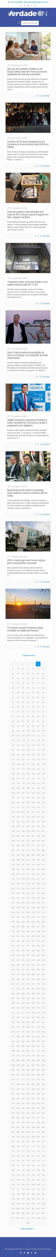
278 (33, 850)
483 (43, 989)
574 (43, 1051)
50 (13, 697)
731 (23, 1161)
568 (13, 1051)
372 (13, 917)
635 (33, 1094)
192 (23, 793)
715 (13, 1151)
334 (33, 888)
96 (33, 726)
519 (13, 1017)
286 (38, 855)
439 (33, 960)
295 (13, 865)
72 (18, 712)
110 (33, 736)
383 (33, 922)
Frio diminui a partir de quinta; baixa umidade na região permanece (25, 629)
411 (33, 941)
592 (28, 1065)
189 (43, 788)
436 (18, 960)
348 (33, 898)
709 (18, 1146)
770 (43, 1185)
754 (33, 1175)
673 (13, 1122)
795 (28, 1204)
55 (38, 697)
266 (43, 841)
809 (28, 1213)
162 (13, 774)
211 (13, 807)
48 (38, 693)
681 (18, 1127)
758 (18, 1180)
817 (33, 1218)
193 (28, 793)
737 (18, 1165)
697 (28, 1137)
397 (33, 931)
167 (38, 774)
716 (18, 1151)
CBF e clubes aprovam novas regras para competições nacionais (26, 561)
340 (28, 893)
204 (13, 802)
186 (28, 788)
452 (28, 970)
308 (43, 869)
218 (13, 812)
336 (43, 888)
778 (13, 1194)
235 (28, 822)
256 (28, 836)
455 (43, 970)
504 (43, 1003)
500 (23, 1003)
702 (18, 1142)
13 (38, 669)
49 (43, 693)
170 (18, 779)
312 (28, 874)
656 (33, 1108)
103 (33, 731)
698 (33, 1137)
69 (38, 707)
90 (38, 721)
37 (18, 688)
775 (33, 1189)
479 (23, 989)
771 (13, 1189)
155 (13, 769)
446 (33, 965)
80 (23, 716)
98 (43, 726)
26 (33, 678)
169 (13, 779)
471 (18, 984)
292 (33, 860)
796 (33, 1204)
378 (43, 917)
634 (28, 1094)
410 (28, 941)
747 (33, 1170)
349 (38, 898)
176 (13, 783)
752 (23, 1175)
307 (38, 869)
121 (18, 745)
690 (28, 1132)
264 (33, 841)
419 (38, 946)
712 (33, 1146)
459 (28, 974)
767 (28, 1185)
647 (23, 1103)
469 (43, 979)
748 (38, 1170)
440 (38, 960)
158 (28, 769)
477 (13, 989)
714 (43, 1146)
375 (28, 917)
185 (23, 788)
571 (28, 1051)
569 (18, 1051)
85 (13, 721)
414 (13, 946)
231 (43, 817)
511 (43, 1008)
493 (23, 998)
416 (23, 946)
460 (33, 974)
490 (43, 994)
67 (28, 707)
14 (43, 669)
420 (43, 946)
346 (23, 898)
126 (43, 745)
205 (18, 802)
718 (28, 1151)
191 (18, 793)
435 (13, 960)
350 (43, 898)
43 (13, 693)
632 (18, 1094)
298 (28, 865)
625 (18, 1089)
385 (43, 922)
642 (33, 1099)
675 (23, 1122)
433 (38, 955)
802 (28, 1208)
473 (28, 984)
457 (18, 974)
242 (28, 826)
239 (13, 826)
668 (23, 1118)
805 (43, 1208)
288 (13, 860)
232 (13, 822)
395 (23, 931)
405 (38, 936)
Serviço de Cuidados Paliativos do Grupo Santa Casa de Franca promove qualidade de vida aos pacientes (27, 71)
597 (18, 1070)
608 (38, 1075)
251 (38, 831)
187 (33, 788)
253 (13, 836)
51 (18, 697)
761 (33, 1180)
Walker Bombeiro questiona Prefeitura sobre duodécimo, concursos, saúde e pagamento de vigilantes (27, 423)
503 (38, 1003)
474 (33, 984)
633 (23, 1094)
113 (13, 740)
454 (38, 970)
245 (43, 826)
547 (13, 1037)
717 (23, 1151)
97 (38, 726)
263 (28, 841)
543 (28, 1032)
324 (18, 884)
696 (23, 1137)
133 (43, 750)
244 (38, 826)
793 (18, 1204)
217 (43, 807)
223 (38, 812)
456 (13, 974)
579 (33, 1056)
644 (43, 1099)
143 (23, 759)
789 (33, 1199)
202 (38, 798)
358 (13, 908)
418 (33, 946)
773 (23, 1189)
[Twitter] (28, 5)
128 (18, 750)
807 (18, 1213)
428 (13, 955)
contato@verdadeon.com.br (37, 2)
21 (43, 674)
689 (23, 1132)
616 (43, 1080)
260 (13, 841)
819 (43, 1218)
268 (18, 845)
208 (33, 802)
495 (33, 998)
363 (38, 908)
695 (18, 1137)
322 (43, 879)
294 (43, 860)
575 (13, 1056)
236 (33, 822)
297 (23, 865)
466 (28, 979)
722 (13, 1156)
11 (28, 669)
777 (43, 1189)
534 (18, 1027)
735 (43, 1161)
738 (23, 1165)
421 (13, 951)
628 (33, 1089)
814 (18, 1218)
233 (18, 822)
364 (43, 908)
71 (13, 712)
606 (28, 1075)
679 (43, 1122)
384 (38, 922)
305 (28, 869)
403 (28, 936)
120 (13, 745)
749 (43, 1170)
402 (23, 936)
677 (33, 1122)
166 (33, 774)
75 (33, 712)
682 (23, 1127)
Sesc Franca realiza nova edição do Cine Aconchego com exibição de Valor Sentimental (27, 355)
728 (43, 1156)
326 (28, 884)
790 (38, 1199)
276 (23, 850)
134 (13, 755)
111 (38, 736)
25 (28, 678)
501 (28, 1003)
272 (38, 845)
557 (28, 1041)
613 (28, 1080)
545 (38, 1032)
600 (33, 1070)
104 (38, 731)
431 (28, 955)
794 (23, 1204)
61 (33, 702)
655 (28, 1108)
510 (38, 1008)
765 (18, 1185)
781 (28, 1194)
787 (23, 1199)
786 (18, 1199)
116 (28, 740)
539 (43, 1027)
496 (38, 998)
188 (38, 788)
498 (13, 1003)
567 (43, 1046)
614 (33, 1080)
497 (43, 998)
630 (43, 1089)
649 (33, 1103)
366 (18, 912)
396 (28, 931)
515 (28, 1013)
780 (23, 1194)
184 (18, 788)
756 (43, 1175)
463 (13, 979)
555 (18, 1041)
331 (18, 888)
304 (23, 869)
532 (43, 1022)
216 (38, 807)
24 (23, 678)
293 (38, 860)
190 (13, 793)
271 (33, 845)
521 (23, 1017)
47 (33, 693)
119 (43, 740)
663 (33, 1113)
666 (13, 1118)
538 (38, 1027)
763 (43, 1180)
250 (33, 831)
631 (13, 1094)
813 (13, 1218)
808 (23, 1213)
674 (18, 1122)
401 (18, 936)
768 (33, 1185)
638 (13, 1099)
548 (18, 1037)
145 (33, 759)
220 (23, 812)
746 (28, 1170)
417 (28, 946)
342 (38, 893)
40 (33, 688)
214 (28, 807)
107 (18, 736)
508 (28, 1008)
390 (33, 927)
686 (43, 1127)
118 (38, 740)
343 (43, 893)
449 (13, 970)
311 (23, 874)
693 (43, 1132)
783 (38, 1194)
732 (28, 1161)
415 (18, 946)
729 (13, 1161)
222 (33, 812)
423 (23, 951)
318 (23, 879)
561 (13, 1046)
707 (43, 1142)
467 (33, 979)
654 (23, 1108)
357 (43, 903)
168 (43, 774)
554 (13, 1041)
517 (38, 1013)
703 (23, 1142)
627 (28, 1089)
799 (13, 1208)
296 (18, 865)
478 (18, 989)
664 (38, 1113)
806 (13, 1213)
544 (33, 1032)
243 (33, 826)
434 (43, 955)
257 (33, 836)
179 (28, 783)
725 (28, 1156)
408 (18, 941)
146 (38, 759)
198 (18, 798)
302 (13, 869)
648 (28, 1103)
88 (28, 721)
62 (38, 702)
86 (18, 721)
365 (13, 912)
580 (38, 1056)
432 (33, 955)
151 (28, 764)
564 (28, 1046)
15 (13, 674)
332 (23, 888)
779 (18, 1194)
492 (18, 998)
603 (13, 1075)
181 (38, 783)
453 (33, 970)
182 (43, 783)
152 (33, 764)
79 (18, 716)
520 (18, 1017)
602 (43, 1070)
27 (38, 678)
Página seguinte (27, 1229)
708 (13, 1146)
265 (38, 841)
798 (43, 1204)
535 (23, 1027)
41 (38, 688)
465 (23, 979)
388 (23, 927)
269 (23, 845)
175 (43, 779)
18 (28, 674)
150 (23, 764)
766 (23, 1185)
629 (38, 1089)
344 (13, 898)
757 (13, 1180)
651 (43, 1103)
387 (18, 927)
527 (18, 1022)
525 (43, 1017)
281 (13, 855)
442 (13, 965)
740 (33, 1165)
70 (43, 707)
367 (23, 912)
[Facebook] (24, 5)
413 (43, 941)
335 (38, 888)
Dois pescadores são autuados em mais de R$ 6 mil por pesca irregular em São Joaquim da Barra (27, 214)
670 (33, 1118)
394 (18, 931)
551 (33, 1037)
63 (43, 702)
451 (23, 970)
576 (18, 1056)
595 (43, 1065)
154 (43, 764)
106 (13, 736)
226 (18, 817)
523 (33, 1017)
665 (43, 1113)
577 (23, 1056)
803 (33, 1208)
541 (18, 1032)
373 (18, 917)
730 (18, 1161)
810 (33, 1213)
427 (43, 951)
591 (23, 1065)
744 (18, 1170)
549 (23, 1037)
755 (38, 1175)
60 (28, 702)
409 (23, 941)
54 (33, 697)
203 (43, 798)
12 (33, 669)
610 (13, 1080)
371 (43, 912)
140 (43, 755)
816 (28, 1218)
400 (13, 936)
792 (13, 1204)
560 (43, 1041)
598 (23, 1070)
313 (33, 874)
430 (23, 955)
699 (38, 1137)
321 (38, 879)
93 (18, 726)
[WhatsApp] (21, 5)
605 (23, 1075)
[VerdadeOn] (28, 13)
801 (23, 1208)
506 (18, 1008)
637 (43, 1094)
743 (13, 1170)
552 (38, 1037)
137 (28, 755)
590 (18, 1065)
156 (18, 769)
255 (23, 836)
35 (43, 683)
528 (23, 1022)
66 (23, 707)
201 (33, 798)
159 (33, 769)
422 (18, 951)
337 (13, 893)
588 (43, 1060)
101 (23, 731)
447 (38, 965)
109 (28, 736)
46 (28, 693)
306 (33, 869)
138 (33, 755)
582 (13, 1060)
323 (13, 884)
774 (28, 1189)
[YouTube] (31, 5)
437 (23, 960)
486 (23, 994)
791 (43, 1199)
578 (28, 1056)
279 (38, 850)
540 (13, 1032)
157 (23, 769)
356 (38, 903)
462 (43, 974)
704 (28, 1142)
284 (28, 855)
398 (38, 931)
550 (28, 1037)
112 (43, 736)
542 (23, 1032)
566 (38, 1046)
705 (33, 1142)
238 (43, 822)
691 (33, 1132)
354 (28, 903)
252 (43, 831)
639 (18, 1099)
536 (28, 1027)
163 (18, 774)
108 (23, 736)
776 (38, 1189)
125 (38, 745)
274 (13, 850)
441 (43, 960)
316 (13, 879)
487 (28, 994)
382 (28, 922)
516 (33, 1013)
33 (33, 683)
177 (18, 783)
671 (38, 1118)
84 (43, 716)
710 (23, 1146)
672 (43, 1118)
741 (38, 1165)
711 (28, 1146)
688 (18, 1132)
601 (38, 1070)
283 (23, 855)
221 (28, 812)
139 (38, 755)
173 (33, 779)
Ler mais (46, 96)
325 (23, 884)
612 (23, 1080)
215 (33, 807)
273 (43, 845)
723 (18, 1156)
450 (18, 970)
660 (18, 1113)
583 (18, 1060)
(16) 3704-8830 (16, 2)
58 (18, 702)
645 (13, 1103)
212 (18, 807)
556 (23, 1041)
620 (28, 1084)
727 (38, 1156)
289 (18, 860)
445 (28, 965)
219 (18, 812)
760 (28, 1180)
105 (43, 731)
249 (28, 831)
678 (38, 1122)
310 (18, 874)
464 (18, 979)
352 (18, 903)
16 (18, 674)
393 (13, 931)
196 (43, 793)
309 (13, 874)
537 (33, 1027)
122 (23, 745)
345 (18, 898)
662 (28, 1113)
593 (33, 1065)
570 (23, 1051)
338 (18, 893)
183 (13, 788)
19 (33, 674)
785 (13, 1199)
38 (23, 688)
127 (13, 750)
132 (38, 750)
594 (38, 1065)
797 (38, 1204)
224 (43, 812)
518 (43, 1013)
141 (13, 759)
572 (33, 1051)
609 (43, 1075)
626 (23, 1089)
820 (28, 1223)
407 (13, 941)
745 (23, 1170)
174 (38, 779)
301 (43, 865)
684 (33, 1127)
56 (43, 697)
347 (28, 898)
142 (18, 759)
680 (13, 1127)
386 (13, 927)
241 (23, 826)
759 (23, 1180)
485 (18, 994)
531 (38, 1022)
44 (18, 693)
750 (13, 1175)
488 (33, 994)
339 (23, 893)
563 (23, 1046)
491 (13, 998)
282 (18, 855)
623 (43, 1084)
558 (33, 1041)
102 (28, 731)
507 (23, 1008)
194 (33, 793)
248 (23, 831)
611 (18, 1080)
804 (38, 1208)
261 (18, 841)
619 (23, 1084)
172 (28, 779)
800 (18, 1208)
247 (18, 831)
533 (13, 1027)
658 (43, 1108)
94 (23, 726)
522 (28, 1017)
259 (43, 836)
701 (13, 1142)
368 (28, 912)
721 (43, 1151)
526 (13, 1022)
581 (43, 1056)
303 (18, 869)
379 (13, 922)
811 (38, 1213)
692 (38, 1132)
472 (23, 984)
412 (38, 941)
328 (38, 884)
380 (18, 922)
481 (33, 989)
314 (38, 874)
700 (43, 1137)
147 (43, 759)
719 (33, 1151)
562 (18, 1046)
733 (33, 1161)
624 (13, 1089)
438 (28, 960)
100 (18, 731)
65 (18, 707)
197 (13, 798)
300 (38, 865)
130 (28, 750)
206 (23, 802)
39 (28, 688)
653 (18, 1108)
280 (43, 850)
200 (28, 798)
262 (23, 841)
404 (33, 936)
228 (28, 817)
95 (28, 726)
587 (38, 1060)
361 (28, 908)
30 (18, 683)
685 (38, 1127)
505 (13, 1008)
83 (38, 716)
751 (18, 1175)
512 (13, 1013)
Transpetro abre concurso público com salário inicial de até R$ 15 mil (27, 283)
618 (18, 1084)
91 (43, 721)
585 (28, 1060)
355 (33, 903)
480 (28, 989)
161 (43, 769)
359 (18, 908)
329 (43, 884)
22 (13, 678)
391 (38, 927)
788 (28, 1199)
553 (43, 1037)
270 (28, 845)
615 (38, 1080)
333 (28, 888)
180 (33, 783)
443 (18, 965)
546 (43, 1032)
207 (28, 802)
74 (28, 712)
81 (28, 716)
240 (18, 826)
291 (28, 860)
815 (23, 1218)
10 (23, 669)
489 (38, 994)
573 (38, 1051)
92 (13, 726)
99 (13, 731)
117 (33, 740)
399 (43, 931)
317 (18, 879)
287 (43, 855)
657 (38, 1108)
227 (23, 817)
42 (43, 688)
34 (38, 683)
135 (18, 755)
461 (38, 974)
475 (38, 984)
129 (23, 750)
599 (28, 1070)
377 (38, 917)
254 (18, 836)
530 (33, 1022)
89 (33, 721)
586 (33, 1060)
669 (28, 1118)
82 (33, 716)
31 (23, 683)
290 (23, 860)
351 (13, 903)
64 (13, 707)
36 (13, 688)
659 (13, 1113)
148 (13, 764)
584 (23, 1060)
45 (23, 693)
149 (18, 764)
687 (13, 1132)
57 (13, 702)
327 (33, 884)
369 (33, 912)
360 (23, 908)
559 (38, 1041)
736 (13, 1165)
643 (38, 1099)
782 (33, 1194)
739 (28, 1165)
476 (43, 984)
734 (38, 1161)
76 (38, 712)
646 (18, 1103)
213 (23, 807)
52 (23, 697)
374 (23, 917)
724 (23, 1156)
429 (18, 955)
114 (18, 740)
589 (13, 1065)
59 (23, 702)
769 (38, 1185)
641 (28, 1099)
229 (33, 817)
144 (28, 759)
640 (23, 1099)
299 (33, 865)
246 (13, 831)
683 (28, 1127)
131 (33, 750)
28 (43, 678)
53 (28, 697)
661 (23, 1113)
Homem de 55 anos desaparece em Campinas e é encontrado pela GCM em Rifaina (28, 144)
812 (43, 1213)
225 (13, 817)
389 (28, 927)
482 (38, 989)
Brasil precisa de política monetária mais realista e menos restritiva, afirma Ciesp (27, 493)
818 (38, 1218)
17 (23, 674)
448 (43, 965)
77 (43, 712)
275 (18, 850)
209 (38, 802)
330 (13, 888)
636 (38, 1094)
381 (23, 922)
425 (33, 951)
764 (13, 1185)
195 (38, 793)
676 (28, 1122)
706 (38, 1142)
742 (43, 1165)
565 (33, 1046)
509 (33, 1008)
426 (38, 951)
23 (18, 678)
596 (13, 1070)
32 (28, 683)
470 (13, 984)
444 (23, 965)
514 (23, 1013)
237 (38, 822)
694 (13, 1137)
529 (28, 1022)
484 (13, 994)
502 (33, 1003)
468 (38, 979)
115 (23, 740)
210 (43, 802)
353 (23, 903)
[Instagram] (35, 5)
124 (33, 745)
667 (18, 1118)
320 (33, 879)
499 (18, 1003)
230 (38, 817)
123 (28, 745)
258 (38, 836)
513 (18, 1013)
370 (38, 912)
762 (38, 1180)
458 (23, 974)
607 (33, 1075)
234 (23, 822)
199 (23, 798)
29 (13, 683)
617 (13, 1084)
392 (43, 927)
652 (13, 1108)
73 (23, 712)
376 (33, 917)
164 (23, 774)
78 (13, 716)
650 (38, 1103)
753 (28, 1175)
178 (23, 783)
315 (43, 874)
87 (23, 721)
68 (33, 707)
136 (23, 755)
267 (13, 845)
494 (28, 998)
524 (38, 1017)
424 (28, 951)
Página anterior (29, 655)
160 (38, 769)
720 (38, 1151)
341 (33, 893)
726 (33, 1156)
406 (43, 936)
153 (38, 764)
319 (28, 879)
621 (33, 1084)
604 (18, 1075)
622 (38, 1084)
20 (38, 674)
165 (28, 774)
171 (23, 779)
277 (28, 850)
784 (43, 1194)
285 (33, 855)
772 (18, 1189)
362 (33, 908)
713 (38, 1146)
